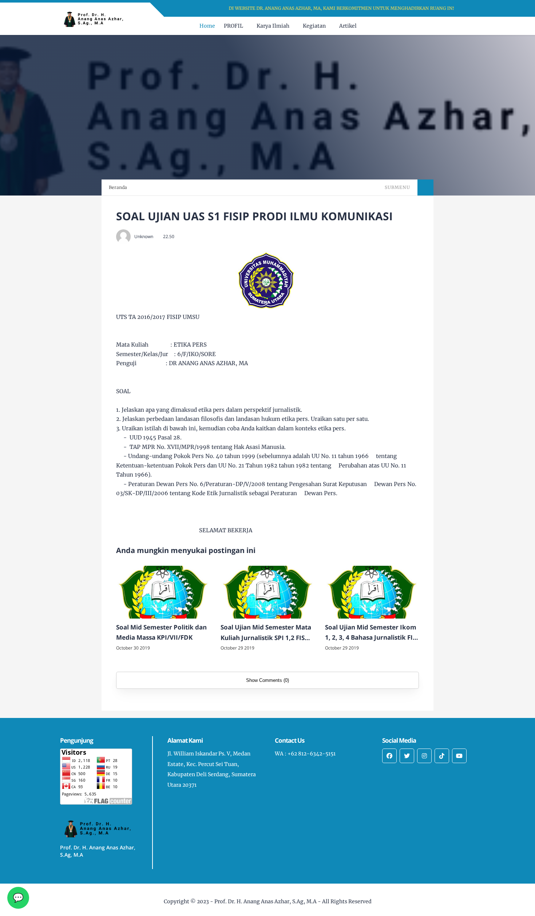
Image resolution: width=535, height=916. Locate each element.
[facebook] (389, 756)
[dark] (468, 26)
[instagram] (424, 756)
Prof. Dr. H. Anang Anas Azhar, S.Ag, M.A (265, 901)
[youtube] (459, 756)
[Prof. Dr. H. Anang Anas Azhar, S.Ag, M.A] (96, 18)
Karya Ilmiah (273, 26)
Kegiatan (314, 26)
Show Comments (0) (267, 680)
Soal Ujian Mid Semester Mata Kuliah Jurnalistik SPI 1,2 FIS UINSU (266, 633)
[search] (456, 25)
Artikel (348, 26)
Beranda (118, 187)
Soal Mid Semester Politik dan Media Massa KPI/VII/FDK (161, 632)
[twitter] (407, 756)
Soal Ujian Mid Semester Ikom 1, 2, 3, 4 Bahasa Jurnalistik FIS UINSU (370, 633)
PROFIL (233, 26)
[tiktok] (442, 756)
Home (207, 26)
